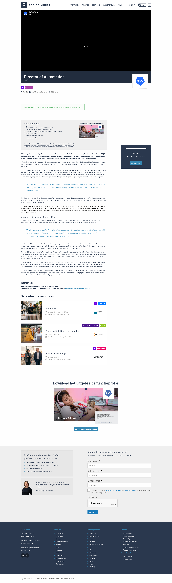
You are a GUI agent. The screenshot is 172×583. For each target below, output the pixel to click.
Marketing (92, 553)
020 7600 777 (25, 550)
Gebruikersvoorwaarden (67, 578)
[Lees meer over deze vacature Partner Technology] (64, 355)
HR (90, 547)
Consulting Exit (94, 536)
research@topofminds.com (30, 547)
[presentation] (102, 503)
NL (143, 5)
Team (120, 5)
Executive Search (128, 536)
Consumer (59, 536)
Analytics (92, 533)
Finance (92, 542)
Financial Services (62, 542)
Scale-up (92, 564)
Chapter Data (127, 559)
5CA (51, 107)
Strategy (92, 567)
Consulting (59, 533)
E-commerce (93, 539)
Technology (60, 564)
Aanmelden (92, 512)
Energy (58, 539)
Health (58, 547)
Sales (91, 561)
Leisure (58, 553)
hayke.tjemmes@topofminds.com (77, 288)
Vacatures (74, 5)
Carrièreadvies (109, 5)
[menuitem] (74, 5)
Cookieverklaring (53, 578)
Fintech (58, 544)
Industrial (59, 550)
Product (92, 558)
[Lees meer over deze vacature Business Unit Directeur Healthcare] (64, 333)
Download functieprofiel (88, 429)
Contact (132, 5)
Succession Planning (130, 542)
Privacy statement (41, 578)
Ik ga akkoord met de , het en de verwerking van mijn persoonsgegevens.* (120, 491)
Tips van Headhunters (130, 550)
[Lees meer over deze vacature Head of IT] (64, 310)
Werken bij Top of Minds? (131, 547)
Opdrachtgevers (128, 539)
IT (90, 550)
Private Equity (61, 558)
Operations (93, 555)
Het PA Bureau (127, 556)
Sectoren (96, 5)
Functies (85, 5)
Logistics (59, 555)
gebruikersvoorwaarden (113, 490)
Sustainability (60, 561)
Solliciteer (137, 163)
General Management (96, 544)
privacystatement (130, 490)
